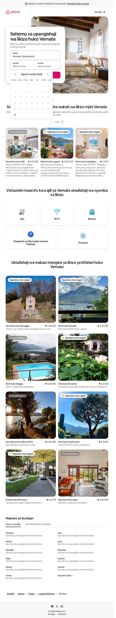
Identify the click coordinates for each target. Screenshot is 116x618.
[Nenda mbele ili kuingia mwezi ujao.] (48, 74)
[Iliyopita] (52, 122)
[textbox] (23, 66)
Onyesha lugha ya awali (78, 3)
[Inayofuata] (62, 122)
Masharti (62, 614)
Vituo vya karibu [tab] (13, 524)
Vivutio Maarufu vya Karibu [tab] (37, 524)
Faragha (51, 614)
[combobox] (35, 56)
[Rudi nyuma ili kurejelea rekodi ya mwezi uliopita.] (15, 74)
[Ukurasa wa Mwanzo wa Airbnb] (13, 11)
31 (15, 115)
